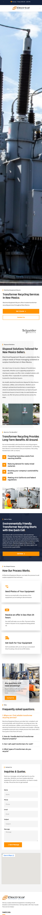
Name (6, 790)
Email (6, 810)
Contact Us (10, 698)
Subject (6, 819)
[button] (40, 8)
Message (7, 829)
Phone (6, 800)
